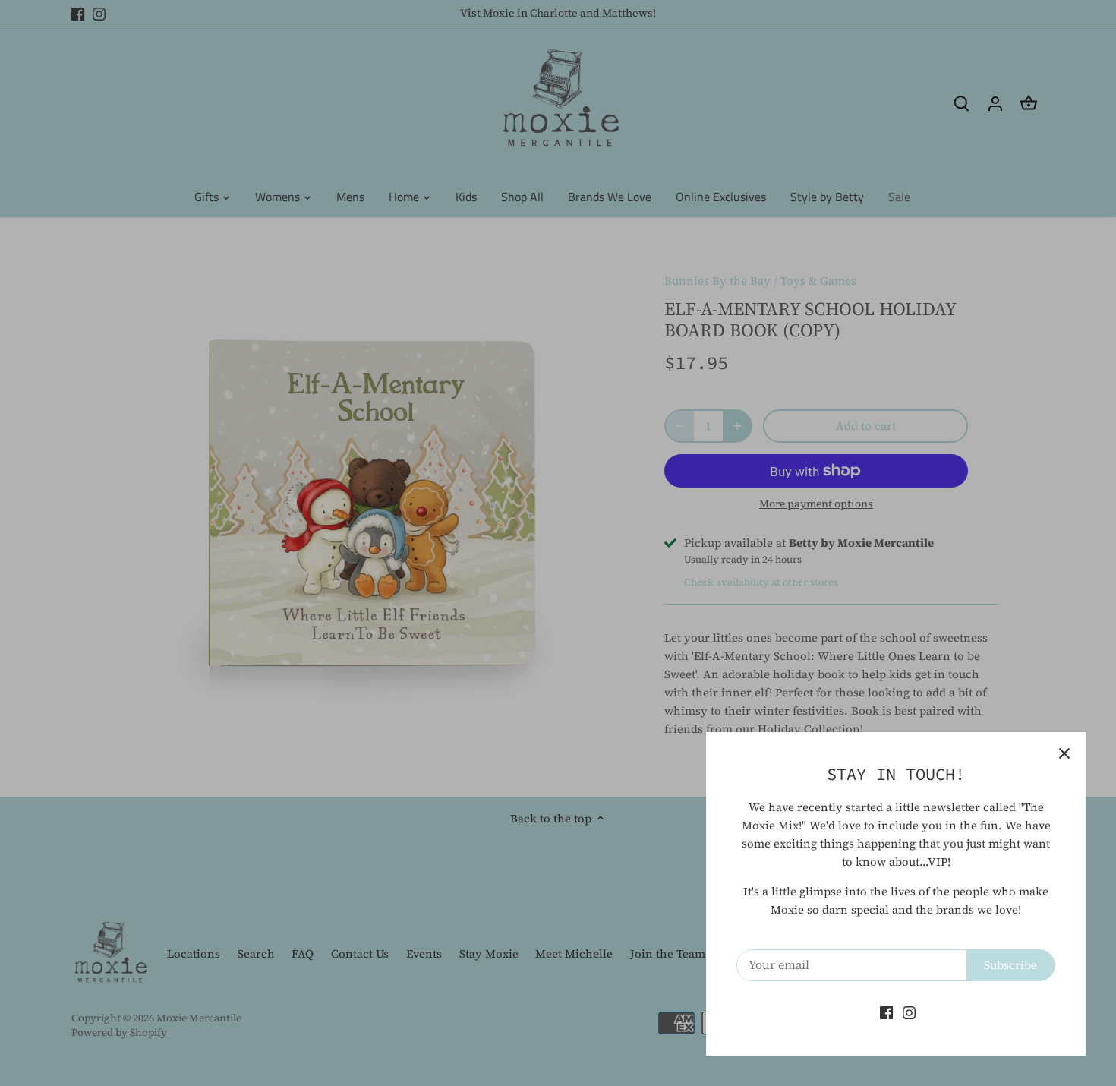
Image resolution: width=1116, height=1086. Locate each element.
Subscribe (1010, 965)
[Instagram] (909, 1012)
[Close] (1064, 753)
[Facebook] (886, 1012)
